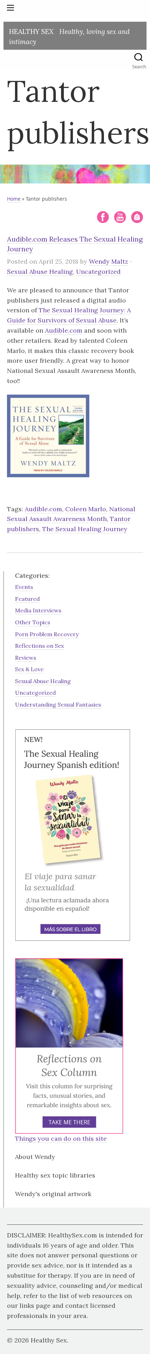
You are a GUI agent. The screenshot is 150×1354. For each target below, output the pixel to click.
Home (14, 198)
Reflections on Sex (39, 645)
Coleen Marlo (85, 509)
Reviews (25, 657)
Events (24, 586)
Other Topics (32, 622)
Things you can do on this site (61, 1138)
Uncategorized (98, 272)
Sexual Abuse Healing (40, 272)
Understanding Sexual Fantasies (58, 704)
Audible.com (63, 330)
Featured (27, 598)
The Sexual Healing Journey (84, 529)
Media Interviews (38, 610)
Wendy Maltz (108, 261)
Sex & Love (29, 669)
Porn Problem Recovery (46, 634)
